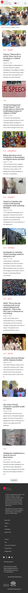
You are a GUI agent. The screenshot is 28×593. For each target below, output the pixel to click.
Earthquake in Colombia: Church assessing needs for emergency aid (13, 254)
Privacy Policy (7, 548)
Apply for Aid (7, 532)
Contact (6, 539)
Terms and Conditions (10, 545)
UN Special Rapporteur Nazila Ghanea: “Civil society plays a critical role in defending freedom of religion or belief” (13, 109)
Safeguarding (7, 551)
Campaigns (7, 529)
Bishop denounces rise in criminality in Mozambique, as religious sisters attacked (14, 157)
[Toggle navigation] (25, 3)
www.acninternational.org (14, 577)
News (5, 526)
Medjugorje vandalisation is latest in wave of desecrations (13, 455)
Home (3, 27)
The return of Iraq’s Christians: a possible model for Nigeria (14, 407)
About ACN (7, 520)
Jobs (5, 542)
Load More (14, 480)
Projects (6, 523)
